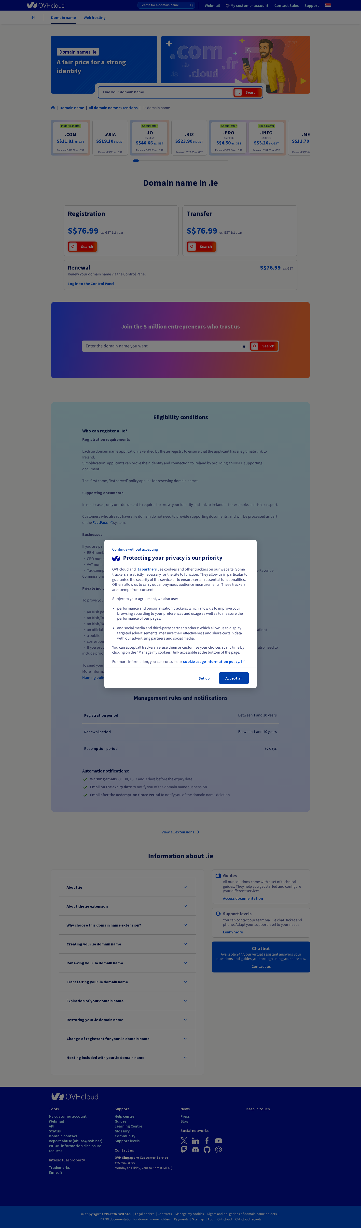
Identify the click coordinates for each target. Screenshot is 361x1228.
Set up (204, 678)
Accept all (233, 678)
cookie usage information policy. (211, 661)
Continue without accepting (135, 549)
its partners (147, 569)
